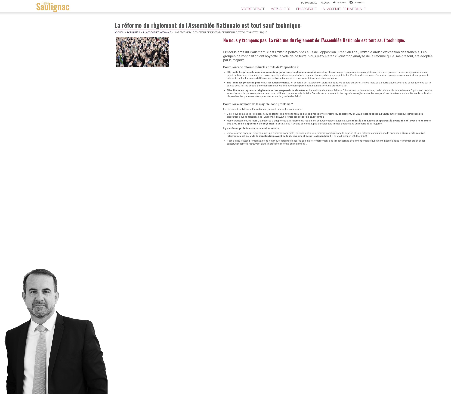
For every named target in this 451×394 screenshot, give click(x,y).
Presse (342, 2)
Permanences (309, 3)
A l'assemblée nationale (157, 32)
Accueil (119, 32)
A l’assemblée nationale (344, 9)
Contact (359, 2)
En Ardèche (306, 9)
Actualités (280, 9)
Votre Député (253, 9)
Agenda (325, 3)
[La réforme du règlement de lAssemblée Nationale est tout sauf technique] (142, 52)
